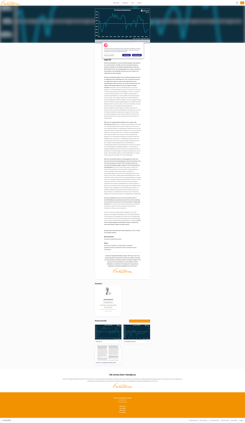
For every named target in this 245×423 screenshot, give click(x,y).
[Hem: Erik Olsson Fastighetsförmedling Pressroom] (10, 3)
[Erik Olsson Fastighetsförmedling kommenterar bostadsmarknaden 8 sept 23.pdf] (108, 353)
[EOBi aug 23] (108, 332)
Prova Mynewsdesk (214, 420)
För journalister (225, 420)
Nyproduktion (122, 412)
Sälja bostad (122, 410)
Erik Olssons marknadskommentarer (112, 239)
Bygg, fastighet (112, 245)
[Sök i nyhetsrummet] (237, 3)
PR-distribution (203, 420)
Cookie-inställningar (109, 55)
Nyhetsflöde (234, 420)
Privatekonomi (107, 249)
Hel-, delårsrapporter (121, 245)
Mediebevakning (193, 420)
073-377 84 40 (108, 311)
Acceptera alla (136, 55)
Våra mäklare (122, 408)
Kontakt (139, 3)
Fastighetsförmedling (120, 247)
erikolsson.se (122, 406)
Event (132, 3)
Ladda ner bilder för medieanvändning (139, 321)
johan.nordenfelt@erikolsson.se (108, 309)
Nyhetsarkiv (116, 3)
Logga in (241, 420)
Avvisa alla (126, 55)
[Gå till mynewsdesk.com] (7, 420)
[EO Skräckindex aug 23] (137, 332)
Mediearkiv (125, 3)
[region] (123, 50)
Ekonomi (106, 245)
